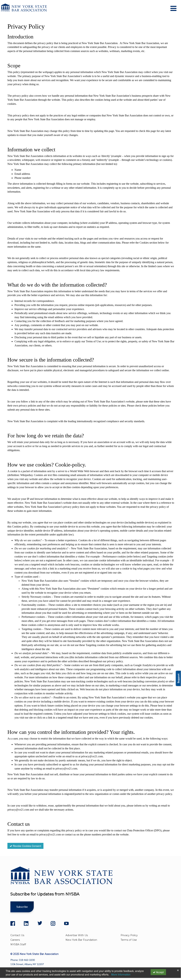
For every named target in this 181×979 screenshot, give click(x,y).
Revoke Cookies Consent (26, 846)
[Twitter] (39, 923)
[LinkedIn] (26, 923)
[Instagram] (53, 923)
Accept (159, 972)
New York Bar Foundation (81, 939)
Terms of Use (129, 939)
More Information (120, 974)
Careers (15, 939)
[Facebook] (12, 923)
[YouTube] (66, 923)
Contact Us (17, 935)
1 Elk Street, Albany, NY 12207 (27, 964)
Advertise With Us (77, 935)
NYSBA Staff (18, 944)
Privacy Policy (129, 935)
